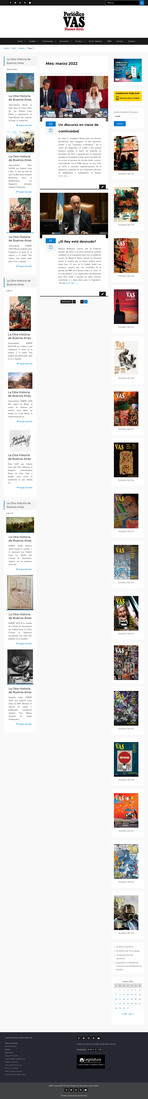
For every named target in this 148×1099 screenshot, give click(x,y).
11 (132, 995)
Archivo (120, 41)
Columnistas (47, 41)
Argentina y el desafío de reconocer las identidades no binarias (129, 966)
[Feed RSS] (25, 3)
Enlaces (131, 41)
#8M (109, 41)
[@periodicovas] (10, 3)
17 (128, 999)
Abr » (131, 1014)
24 (128, 1004)
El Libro (78, 41)
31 (128, 1008)
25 (132, 1004)
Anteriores (66, 302)
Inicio (20, 41)
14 (116, 999)
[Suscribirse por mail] (30, 3)
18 (132, 999)
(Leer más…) (64, 175)
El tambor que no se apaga (127, 951)
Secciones (64, 41)
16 (124, 999)
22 (120, 1004)
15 (120, 999)
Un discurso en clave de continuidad (78, 128)
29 (120, 1008)
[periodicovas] (20, 3)
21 (116, 1004)
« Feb (124, 1014)
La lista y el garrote (124, 947)
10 (128, 995)
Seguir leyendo (24, 125)
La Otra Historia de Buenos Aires (20, 97)
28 (116, 1008)
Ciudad (32, 41)
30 (124, 1008)
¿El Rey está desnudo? (77, 241)
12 (136, 995)
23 (124, 1004)
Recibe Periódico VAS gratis (126, 112)
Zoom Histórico (95, 41)
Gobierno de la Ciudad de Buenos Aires (96, 1044)
